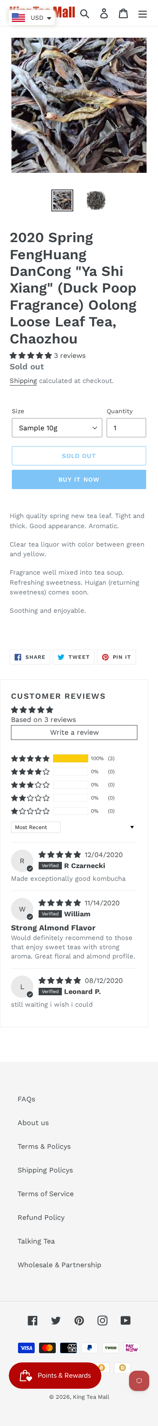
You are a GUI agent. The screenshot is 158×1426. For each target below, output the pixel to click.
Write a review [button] (74, 732)
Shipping (23, 381)
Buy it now (79, 479)
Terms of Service (46, 1194)
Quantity (120, 411)
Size (18, 411)
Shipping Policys (45, 1170)
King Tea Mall (91, 1397)
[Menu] (142, 13)
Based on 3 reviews (43, 719)
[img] (61, 855)
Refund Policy (41, 1217)
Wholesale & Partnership (59, 1265)
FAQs (26, 1099)
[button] (32, 355)
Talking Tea (36, 1241)
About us (33, 1123)
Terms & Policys (44, 1146)
